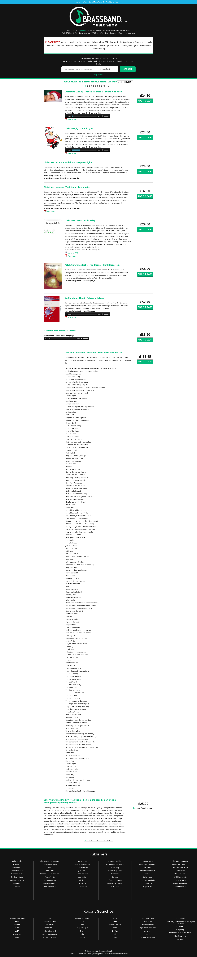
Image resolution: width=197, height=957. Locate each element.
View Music (71, 119)
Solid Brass (147, 877)
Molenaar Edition (115, 861)
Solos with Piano (114, 61)
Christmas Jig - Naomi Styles (79, 128)
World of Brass (180, 880)
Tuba (50, 918)
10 (104, 86)
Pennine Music (147, 861)
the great (147, 931)
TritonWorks (180, 871)
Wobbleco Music (180, 877)
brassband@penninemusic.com (122, 33)
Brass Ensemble (80, 61)
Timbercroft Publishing (180, 864)
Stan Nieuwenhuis (148, 880)
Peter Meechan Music (147, 864)
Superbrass (147, 886)
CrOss (82, 921)
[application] (87, 116)
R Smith (147, 874)
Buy (134, 808)
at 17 (17, 931)
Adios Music (17, 861)
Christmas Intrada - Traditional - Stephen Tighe (68, 162)
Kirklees (82, 880)
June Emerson (82, 867)
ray (82, 924)
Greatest (115, 931)
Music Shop (114, 867)
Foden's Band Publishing (49, 874)
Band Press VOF (17, 871)
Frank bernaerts (147, 924)
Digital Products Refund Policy (116, 954)
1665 (115, 918)
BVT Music (17, 883)
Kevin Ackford (82, 877)
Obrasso (115, 877)
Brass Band (67, 61)
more (148, 934)
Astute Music (17, 867)
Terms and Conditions (78, 954)
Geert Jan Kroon (50, 880)
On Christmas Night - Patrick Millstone (84, 298)
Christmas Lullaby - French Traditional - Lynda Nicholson (93, 91)
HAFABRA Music (50, 886)
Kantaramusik (82, 874)
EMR (49, 867)
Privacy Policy (93, 954)
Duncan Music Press (49, 864)
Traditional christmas (17, 918)
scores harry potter (49, 934)
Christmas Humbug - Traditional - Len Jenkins (67, 187)
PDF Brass (115, 886)
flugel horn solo (148, 918)
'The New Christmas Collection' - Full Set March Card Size (94, 352)
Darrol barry (49, 924)
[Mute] (102, 116)
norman (180, 939)
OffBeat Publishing (115, 880)
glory (115, 937)
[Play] (66, 116)
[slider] (107, 115)
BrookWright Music (17, 880)
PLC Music (147, 867)
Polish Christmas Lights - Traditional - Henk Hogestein (92, 264)
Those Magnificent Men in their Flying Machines (180, 922)
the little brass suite (147, 937)
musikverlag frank (115, 871)
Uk (115, 934)
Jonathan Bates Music (82, 864)
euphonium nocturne (147, 928)
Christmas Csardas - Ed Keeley (80, 220)
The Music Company (180, 861)
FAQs (101, 954)
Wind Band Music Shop (114, 2)
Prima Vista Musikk (147, 871)
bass (115, 928)
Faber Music (49, 871)
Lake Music (82, 883)
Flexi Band (102, 61)
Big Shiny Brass (17, 877)
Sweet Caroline (49, 928)
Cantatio (17, 886)
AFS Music (17, 864)
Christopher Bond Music (49, 861)
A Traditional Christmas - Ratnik (60, 330)
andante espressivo (82, 918)
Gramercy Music (49, 883)
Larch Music (82, 886)
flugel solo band (50, 921)
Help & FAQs (98, 74)
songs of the (147, 921)
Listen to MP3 (72, 253)
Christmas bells (180, 936)
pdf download (180, 918)
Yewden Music (180, 886)
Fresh (82, 931)
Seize (17, 937)
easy (17, 921)
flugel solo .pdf (82, 928)
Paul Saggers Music (114, 883)
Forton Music (50, 877)
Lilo (82, 934)
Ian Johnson (82, 861)
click (17, 928)
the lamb (16, 924)
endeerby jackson (49, 937)
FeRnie (82, 937)
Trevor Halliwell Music (180, 867)
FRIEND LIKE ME (115, 924)
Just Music (82, 871)
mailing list (82, 30)
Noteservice (114, 874)
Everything (180, 929)
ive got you (17, 934)
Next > (109, 86)
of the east (180, 926)
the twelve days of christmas (180, 933)
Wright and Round (180, 883)
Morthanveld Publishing (115, 864)
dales (115, 921)
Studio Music (148, 883)
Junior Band (92, 61)
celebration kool (50, 931)
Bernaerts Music (17, 874)
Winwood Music (180, 874)
